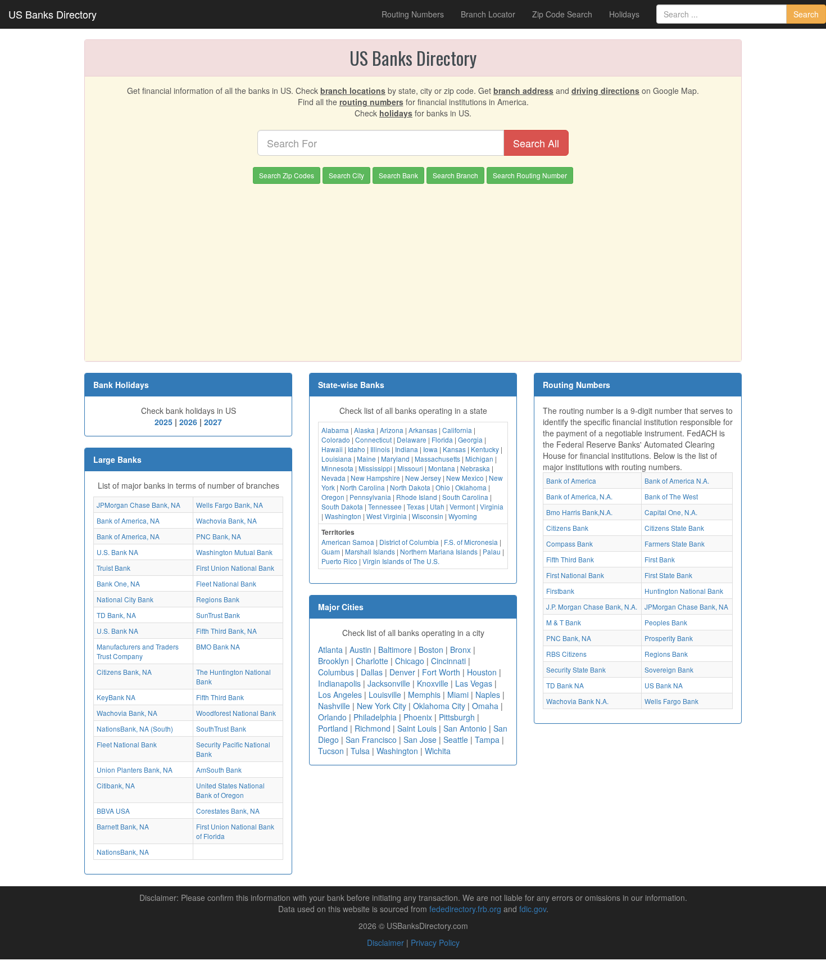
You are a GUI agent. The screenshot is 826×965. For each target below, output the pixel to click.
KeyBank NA (116, 697)
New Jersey (423, 477)
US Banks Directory (52, 14)
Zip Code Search (562, 14)
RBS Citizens (566, 654)
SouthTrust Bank (221, 728)
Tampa (487, 739)
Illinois (380, 449)
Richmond (373, 728)
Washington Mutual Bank (234, 552)
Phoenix (417, 717)
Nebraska (475, 468)
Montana (441, 468)
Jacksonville (388, 683)
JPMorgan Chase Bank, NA (138, 504)
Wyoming (462, 516)
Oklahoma (471, 487)
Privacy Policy (435, 942)
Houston (482, 672)
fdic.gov (532, 908)
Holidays (624, 14)
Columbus (336, 672)
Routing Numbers (413, 14)
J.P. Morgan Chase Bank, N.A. (591, 606)
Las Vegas (473, 683)
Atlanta (330, 649)
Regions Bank (217, 599)
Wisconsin (427, 516)
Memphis (424, 694)
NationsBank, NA (123, 851)
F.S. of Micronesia (471, 542)
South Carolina (465, 497)
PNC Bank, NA (218, 536)
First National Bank (575, 575)
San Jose (420, 739)
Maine (366, 458)
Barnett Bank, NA (123, 826)
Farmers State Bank (675, 543)
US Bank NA (664, 685)
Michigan (479, 458)
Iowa (430, 449)
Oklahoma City (439, 705)
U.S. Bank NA (117, 552)
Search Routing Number (530, 175)
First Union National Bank (235, 567)
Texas (416, 506)
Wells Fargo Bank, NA (229, 504)
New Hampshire (375, 477)
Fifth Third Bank (220, 697)
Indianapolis (339, 683)
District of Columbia (409, 542)
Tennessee (385, 506)
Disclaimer (385, 942)
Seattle (455, 739)
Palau (492, 551)
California (457, 430)
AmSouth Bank (219, 769)
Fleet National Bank (226, 583)
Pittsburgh (457, 717)
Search (806, 14)
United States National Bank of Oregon (230, 790)
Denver (402, 672)
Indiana (406, 449)
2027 (213, 421)
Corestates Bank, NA (228, 810)
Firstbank (560, 591)
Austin (360, 649)
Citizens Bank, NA (124, 672)
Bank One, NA (118, 583)
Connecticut (373, 439)
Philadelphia (375, 717)
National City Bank (125, 599)
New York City (381, 705)
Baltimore (395, 649)
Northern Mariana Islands (439, 551)
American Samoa (347, 542)
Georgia (470, 439)
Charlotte (372, 660)
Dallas (372, 672)
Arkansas (423, 430)
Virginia (491, 506)
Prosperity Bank (669, 638)
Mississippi (375, 468)
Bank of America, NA (128, 520)
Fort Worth (441, 672)
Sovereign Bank (669, 669)
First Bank (660, 559)
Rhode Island (416, 497)
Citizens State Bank (674, 528)
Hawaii (332, 449)
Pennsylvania (370, 497)
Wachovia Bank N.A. (577, 701)
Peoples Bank (666, 622)
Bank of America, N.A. (579, 496)
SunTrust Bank (218, 615)
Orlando (332, 717)
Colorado (335, 439)
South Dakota (342, 506)
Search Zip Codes (286, 175)
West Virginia (386, 516)
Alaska (364, 430)
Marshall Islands (370, 551)
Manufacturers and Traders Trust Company (138, 651)
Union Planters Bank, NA (135, 769)
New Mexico (465, 477)
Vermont (462, 506)
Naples (487, 694)
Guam (330, 551)
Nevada (333, 477)
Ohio (442, 487)
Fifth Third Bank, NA (226, 630)
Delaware (411, 439)
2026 (188, 421)
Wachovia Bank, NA (226, 520)
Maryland (395, 458)
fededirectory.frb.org (465, 908)
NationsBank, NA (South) (135, 728)
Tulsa (360, 750)
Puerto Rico (339, 561)
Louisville (385, 694)
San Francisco (371, 739)
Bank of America (571, 480)
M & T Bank (563, 622)
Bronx (460, 649)
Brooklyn (333, 660)
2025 (164, 421)
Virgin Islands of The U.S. (400, 561)
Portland (333, 728)
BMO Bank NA (218, 646)
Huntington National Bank (684, 591)
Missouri (410, 468)
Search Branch (455, 175)
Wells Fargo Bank (671, 701)
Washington (343, 516)
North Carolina (362, 487)
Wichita (438, 750)
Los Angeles (340, 694)
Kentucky (485, 449)
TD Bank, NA (116, 615)
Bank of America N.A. (677, 480)
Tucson (331, 750)
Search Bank (398, 175)
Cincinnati (448, 660)
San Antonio (465, 728)
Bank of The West (671, 496)
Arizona (391, 430)
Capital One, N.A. (671, 512)
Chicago (409, 660)
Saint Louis (417, 728)
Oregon (332, 497)
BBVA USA (113, 810)
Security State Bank (576, 669)
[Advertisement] (413, 268)
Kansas (454, 449)
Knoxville (432, 683)
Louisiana (336, 458)
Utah (437, 506)
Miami (458, 694)
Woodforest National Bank (236, 713)
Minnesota (337, 468)
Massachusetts (437, 458)
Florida (442, 439)
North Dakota (410, 487)
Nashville (334, 705)
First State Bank (668, 575)
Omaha (485, 705)
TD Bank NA (565, 685)
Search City (346, 175)
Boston (431, 649)
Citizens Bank (567, 528)
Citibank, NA (116, 785)
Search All (536, 143)
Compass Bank (569, 543)
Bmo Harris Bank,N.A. (579, 512)
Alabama (335, 430)
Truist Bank (113, 567)
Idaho (356, 449)
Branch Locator (488, 14)
